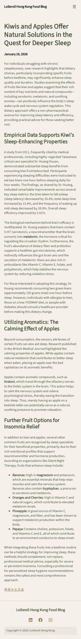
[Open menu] (74, 6)
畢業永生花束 (14, 589)
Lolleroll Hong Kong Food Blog (25, 6)
